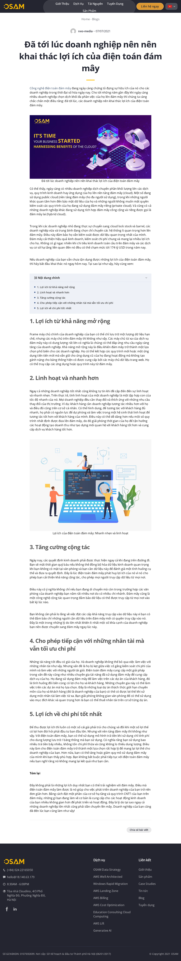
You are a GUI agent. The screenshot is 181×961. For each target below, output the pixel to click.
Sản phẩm (89, 11)
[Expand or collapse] (146, 278)
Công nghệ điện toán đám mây (50, 88)
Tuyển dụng (115, 4)
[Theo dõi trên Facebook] (6, 909)
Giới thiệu (62, 4)
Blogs (96, 19)
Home (85, 19)
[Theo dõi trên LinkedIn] (15, 909)
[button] (90, 149)
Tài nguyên (95, 4)
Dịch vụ (78, 4)
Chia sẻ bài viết (139, 830)
